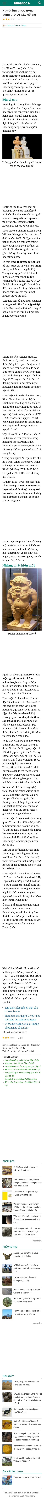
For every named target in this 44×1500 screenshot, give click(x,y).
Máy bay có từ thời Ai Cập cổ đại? (19, 1063)
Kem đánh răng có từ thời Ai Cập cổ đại (22, 1060)
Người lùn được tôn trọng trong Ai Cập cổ (23, 1066)
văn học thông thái (26, 1051)
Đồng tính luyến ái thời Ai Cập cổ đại (21, 1079)
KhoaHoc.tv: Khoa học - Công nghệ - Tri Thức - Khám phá (22, 3)
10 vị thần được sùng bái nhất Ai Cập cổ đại (22, 1083)
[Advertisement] (22, 45)
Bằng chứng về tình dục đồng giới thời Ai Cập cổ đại (22, 1074)
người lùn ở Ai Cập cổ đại (13, 1048)
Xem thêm (37, 1241)
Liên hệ (25, 1493)
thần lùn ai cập (9, 1051)
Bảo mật (17, 1493)
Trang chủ (8, 1493)
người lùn (35, 1045)
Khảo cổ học (21, 25)
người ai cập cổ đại (20, 1045)
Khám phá (10, 25)
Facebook (34, 1493)
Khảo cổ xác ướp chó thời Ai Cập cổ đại (22, 1070)
